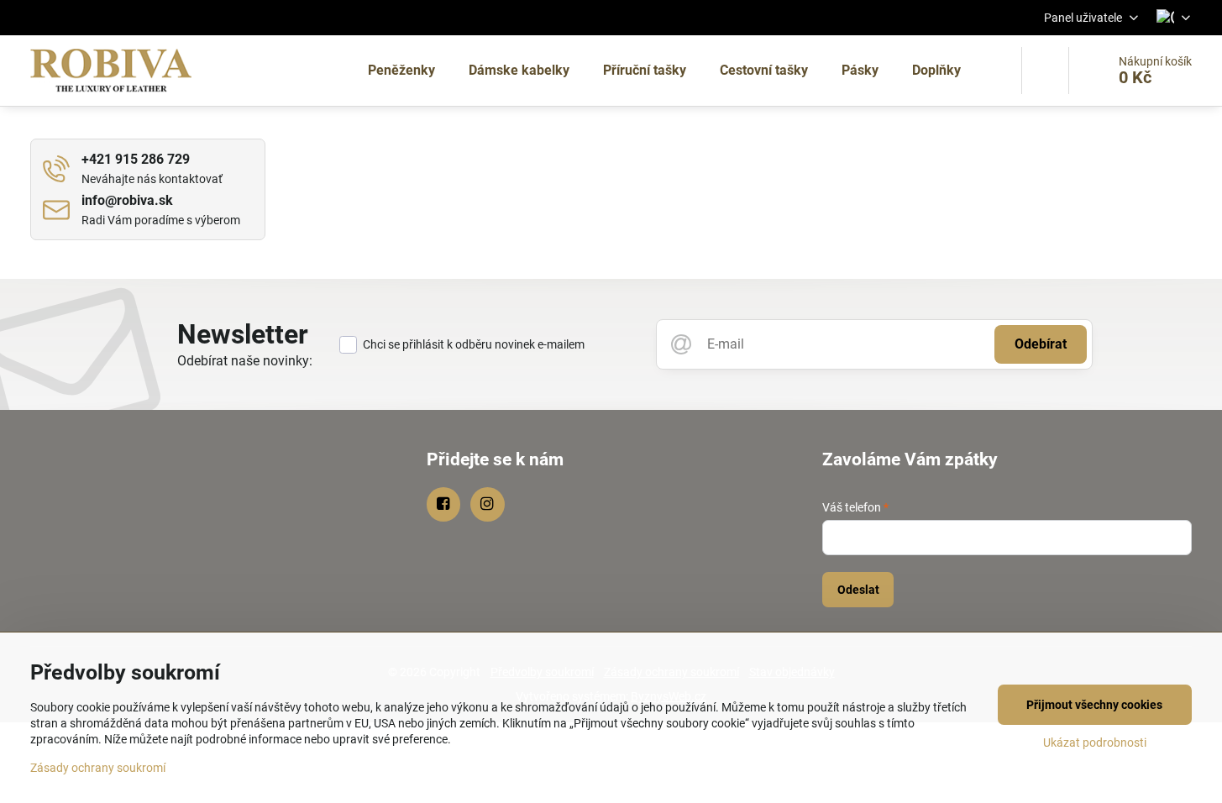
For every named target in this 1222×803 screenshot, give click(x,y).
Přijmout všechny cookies (1094, 704)
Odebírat (1041, 344)
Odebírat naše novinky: (244, 361)
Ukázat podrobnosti (1094, 742)
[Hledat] (1045, 70)
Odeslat (858, 589)
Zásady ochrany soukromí (97, 767)
